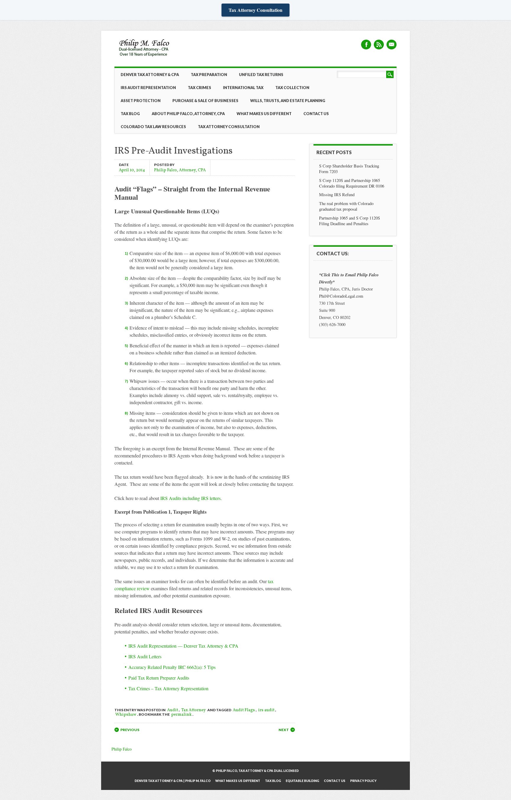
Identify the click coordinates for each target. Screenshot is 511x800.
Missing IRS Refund (337, 194)
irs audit (266, 710)
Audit (172, 710)
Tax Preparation (209, 74)
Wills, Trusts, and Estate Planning (287, 100)
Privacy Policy (363, 781)
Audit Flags (244, 710)
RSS (379, 44)
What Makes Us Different (264, 113)
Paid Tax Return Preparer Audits (158, 678)
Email (392, 44)
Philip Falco (121, 749)
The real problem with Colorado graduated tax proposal (346, 206)
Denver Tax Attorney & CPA (150, 74)
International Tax (243, 87)
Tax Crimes (199, 87)
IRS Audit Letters (144, 656)
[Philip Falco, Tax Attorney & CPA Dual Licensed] (144, 57)
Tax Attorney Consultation (255, 10)
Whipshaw (125, 714)
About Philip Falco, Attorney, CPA (188, 113)
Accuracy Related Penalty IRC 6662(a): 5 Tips (172, 667)
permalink (181, 714)
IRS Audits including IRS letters (190, 498)
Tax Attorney (193, 710)
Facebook (366, 44)
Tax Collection (292, 87)
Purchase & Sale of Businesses (205, 100)
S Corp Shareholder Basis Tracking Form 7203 (349, 168)
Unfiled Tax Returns (261, 74)
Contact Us (316, 113)
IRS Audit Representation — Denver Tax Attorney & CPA (183, 646)
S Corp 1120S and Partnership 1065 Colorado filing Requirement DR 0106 (351, 183)
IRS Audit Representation (148, 87)
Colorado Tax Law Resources (153, 126)
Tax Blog (130, 113)
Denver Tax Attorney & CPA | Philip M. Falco (173, 781)
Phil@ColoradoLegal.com (341, 296)
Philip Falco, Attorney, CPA (180, 169)
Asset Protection (141, 100)
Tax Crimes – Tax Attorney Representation (168, 688)
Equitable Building (302, 781)
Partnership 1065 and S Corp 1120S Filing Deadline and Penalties (349, 220)
